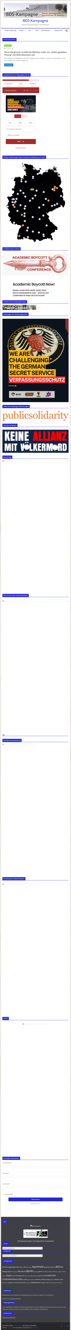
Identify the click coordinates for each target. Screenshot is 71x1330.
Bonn (40, 1271)
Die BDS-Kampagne (10, 30)
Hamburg (19, 1276)
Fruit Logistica (59, 1271)
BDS (29, 30)
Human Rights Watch (32, 1275)
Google (13, 1275)
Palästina (57, 1279)
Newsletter (58, 30)
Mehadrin (38, 1279)
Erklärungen (8, 45)
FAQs (36, 30)
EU (46, 1271)
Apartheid (37, 1266)
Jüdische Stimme (31, 1279)
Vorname (6, 1173)
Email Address (7, 1163)
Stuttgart (43, 1282)
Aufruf (21, 30)
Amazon (30, 1267)
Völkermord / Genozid (51, 1282)
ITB (23, 1279)
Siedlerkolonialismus (21, 1282)
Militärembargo (46, 1279)
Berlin (29, 1271)
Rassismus (5, 1282)
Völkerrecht (59, 1282)
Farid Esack (50, 1271)
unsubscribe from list (35, 1203)
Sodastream (36, 1282)
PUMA (61, 1279)
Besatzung (36, 1271)
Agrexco (21, 1267)
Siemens (29, 1282)
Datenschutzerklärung (8, 1317)
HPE (25, 1275)
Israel (43, 1276)
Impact (39, 1276)
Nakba (52, 1279)
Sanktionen (11, 1282)
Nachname (6, 1184)
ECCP (43, 1271)
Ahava (25, 1267)
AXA (54, 1267)
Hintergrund (45, 30)
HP (23, 1276)
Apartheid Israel (48, 1267)
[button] (25, 30)
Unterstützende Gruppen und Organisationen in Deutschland (35, 1241)
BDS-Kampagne (35, 20)
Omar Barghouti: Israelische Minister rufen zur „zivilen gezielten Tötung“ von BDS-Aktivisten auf (35, 53)
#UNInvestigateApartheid (10, 1267)
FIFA (54, 1271)
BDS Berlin (22, 1271)
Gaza (8, 1275)
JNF (25, 1279)
